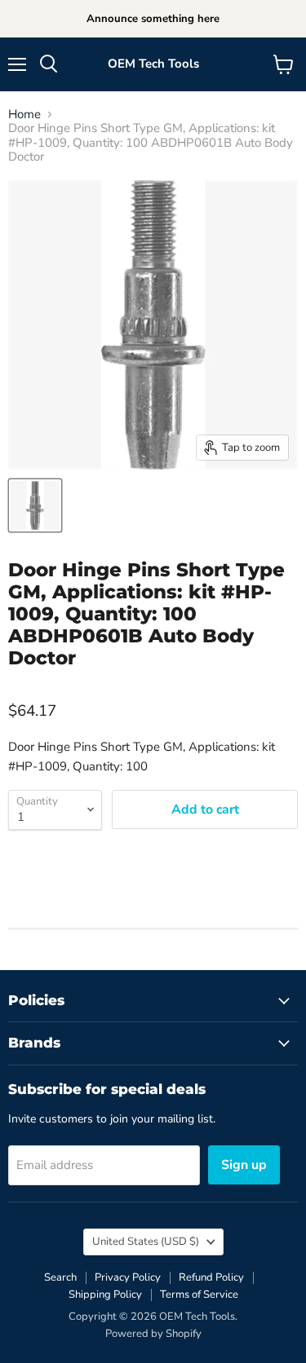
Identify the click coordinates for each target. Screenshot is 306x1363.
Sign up (244, 1165)
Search (60, 1277)
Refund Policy (211, 1277)
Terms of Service (199, 1294)
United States (145, 1241)
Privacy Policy (128, 1277)
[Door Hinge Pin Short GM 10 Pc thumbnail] (35, 505)
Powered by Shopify (153, 1333)
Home (24, 114)
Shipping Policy (105, 1294)
